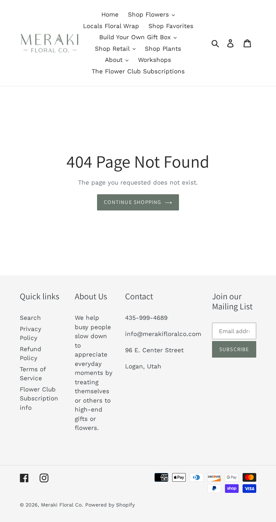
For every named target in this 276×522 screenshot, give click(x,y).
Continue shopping (132, 202)
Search (30, 317)
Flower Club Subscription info (39, 398)
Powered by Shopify (110, 505)
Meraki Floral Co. (62, 505)
